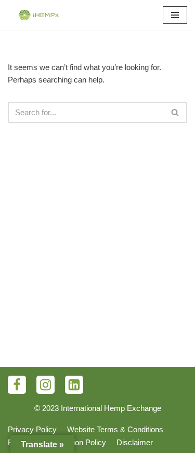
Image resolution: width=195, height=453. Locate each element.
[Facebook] (17, 385)
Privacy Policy (32, 429)
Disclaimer (134, 442)
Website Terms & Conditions (115, 429)
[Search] (175, 112)
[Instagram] (45, 385)
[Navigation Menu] (175, 15)
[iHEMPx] (39, 15)
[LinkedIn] (74, 385)
